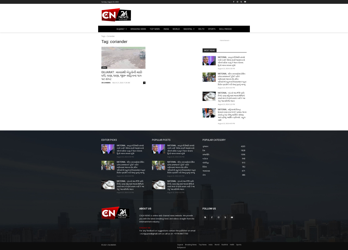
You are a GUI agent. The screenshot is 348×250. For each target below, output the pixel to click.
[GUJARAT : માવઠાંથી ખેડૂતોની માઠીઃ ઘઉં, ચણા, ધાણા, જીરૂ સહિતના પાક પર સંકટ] (123, 58)
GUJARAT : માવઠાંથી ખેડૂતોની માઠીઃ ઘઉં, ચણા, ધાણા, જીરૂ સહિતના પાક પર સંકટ (122, 76)
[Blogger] (205, 217)
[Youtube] (245, 2)
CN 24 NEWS (106, 83)
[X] (241, 2)
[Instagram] (237, 2)
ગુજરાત (104, 68)
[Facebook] (233, 2)
